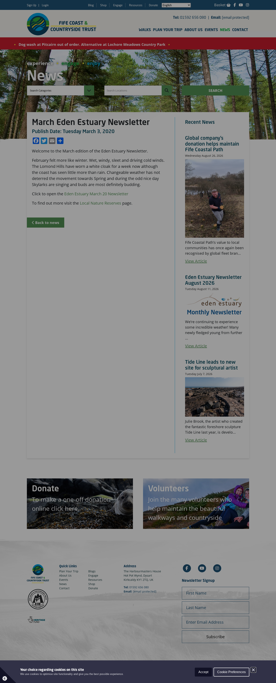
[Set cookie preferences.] (8, 675)
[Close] (253, 669)
